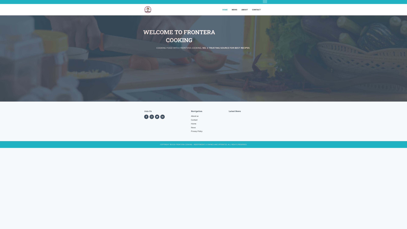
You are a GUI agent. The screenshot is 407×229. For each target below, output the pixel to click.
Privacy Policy (196, 131)
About (244, 10)
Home (225, 10)
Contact (256, 10)
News (234, 10)
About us (195, 116)
